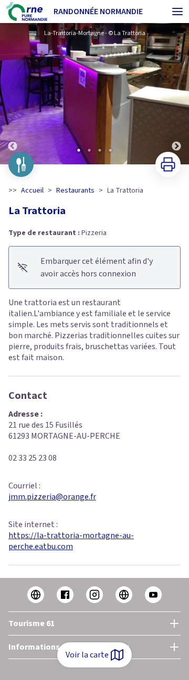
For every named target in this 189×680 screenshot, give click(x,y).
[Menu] (177, 11)
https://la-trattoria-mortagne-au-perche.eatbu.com (71, 541)
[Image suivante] (176, 93)
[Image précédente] (12, 93)
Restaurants (75, 190)
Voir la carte (87, 655)
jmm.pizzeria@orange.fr (52, 497)
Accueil (32, 190)
